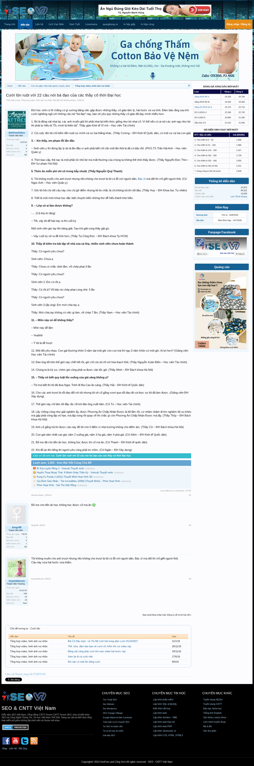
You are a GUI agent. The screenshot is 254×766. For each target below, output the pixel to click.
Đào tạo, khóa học (212, 708)
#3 (190, 579)
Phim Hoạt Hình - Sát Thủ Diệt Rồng (56, 485)
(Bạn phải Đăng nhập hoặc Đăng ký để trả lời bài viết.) (166, 615)
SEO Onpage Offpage (113, 713)
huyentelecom (17, 581)
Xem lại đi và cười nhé (80, 656)
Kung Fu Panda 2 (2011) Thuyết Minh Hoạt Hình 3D (64, 476)
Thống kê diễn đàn (222, 181)
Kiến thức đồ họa (161, 708)
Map (4, 748)
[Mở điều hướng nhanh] (189, 86)
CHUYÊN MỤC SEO (116, 693)
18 (26, 600)
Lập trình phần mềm (163, 699)
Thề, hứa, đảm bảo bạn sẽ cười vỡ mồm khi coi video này (99, 646)
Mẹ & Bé (207, 726)
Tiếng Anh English (212, 713)
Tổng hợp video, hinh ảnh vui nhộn (36, 100)
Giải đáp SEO (109, 735)
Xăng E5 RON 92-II (203, 107)
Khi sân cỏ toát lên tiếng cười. (84, 661)
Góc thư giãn (209, 731)
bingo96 (16, 527)
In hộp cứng (147, 24)
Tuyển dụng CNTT (212, 704)
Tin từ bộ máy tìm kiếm (113, 731)
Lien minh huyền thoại (214, 722)
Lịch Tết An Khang (239, 196)
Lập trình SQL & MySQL (165, 704)
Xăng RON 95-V (201, 97)
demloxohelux (70, 100)
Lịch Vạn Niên (56, 24)
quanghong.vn (110, 24)
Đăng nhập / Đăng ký (239, 24)
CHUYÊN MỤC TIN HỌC (169, 693)
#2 (190, 525)
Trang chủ (9, 24)
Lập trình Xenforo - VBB (165, 717)
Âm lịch (200, 220)
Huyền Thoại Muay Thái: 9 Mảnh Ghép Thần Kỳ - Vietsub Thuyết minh (75, 472)
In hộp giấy (129, 24)
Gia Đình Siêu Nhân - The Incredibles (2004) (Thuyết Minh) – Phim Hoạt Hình (78, 481)
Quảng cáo (222, 267)
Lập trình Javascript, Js (164, 731)
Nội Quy (23, 748)
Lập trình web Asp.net (164, 722)
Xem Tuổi (74, 24)
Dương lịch (202, 215)
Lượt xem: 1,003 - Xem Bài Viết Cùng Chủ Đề (62, 462)
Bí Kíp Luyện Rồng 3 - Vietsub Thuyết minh (60, 468)
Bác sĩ (142, 178)
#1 (190, 495)
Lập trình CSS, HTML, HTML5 (168, 735)
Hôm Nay (221, 207)
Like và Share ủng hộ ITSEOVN (25, 674)
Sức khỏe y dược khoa (214, 717)
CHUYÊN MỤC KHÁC (217, 693)
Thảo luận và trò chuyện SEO (116, 722)
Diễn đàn (25, 25)
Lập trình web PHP (162, 726)
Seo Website (108, 704)
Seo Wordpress (110, 708)
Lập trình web (160, 713)
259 (25, 594)
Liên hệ (39, 24)
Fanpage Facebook (222, 232)
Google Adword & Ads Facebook (117, 717)
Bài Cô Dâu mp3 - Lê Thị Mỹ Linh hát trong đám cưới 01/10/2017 (103, 641)
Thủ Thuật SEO (110, 700)
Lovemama (91, 24)
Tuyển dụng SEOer (213, 699)
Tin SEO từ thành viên (113, 726)
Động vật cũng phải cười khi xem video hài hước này (97, 651)
